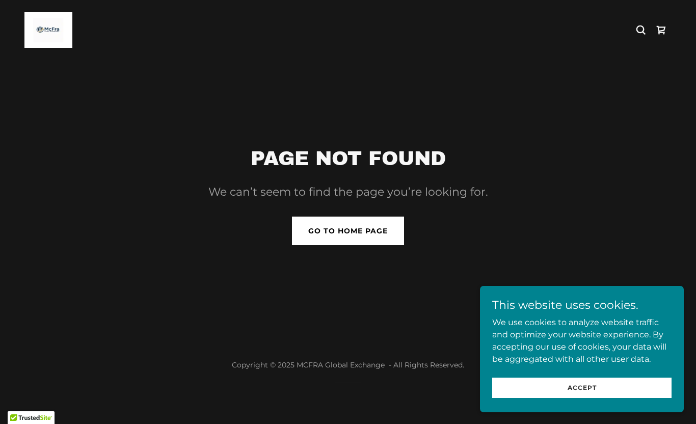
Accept (582, 387)
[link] (48, 29)
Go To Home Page (348, 230)
